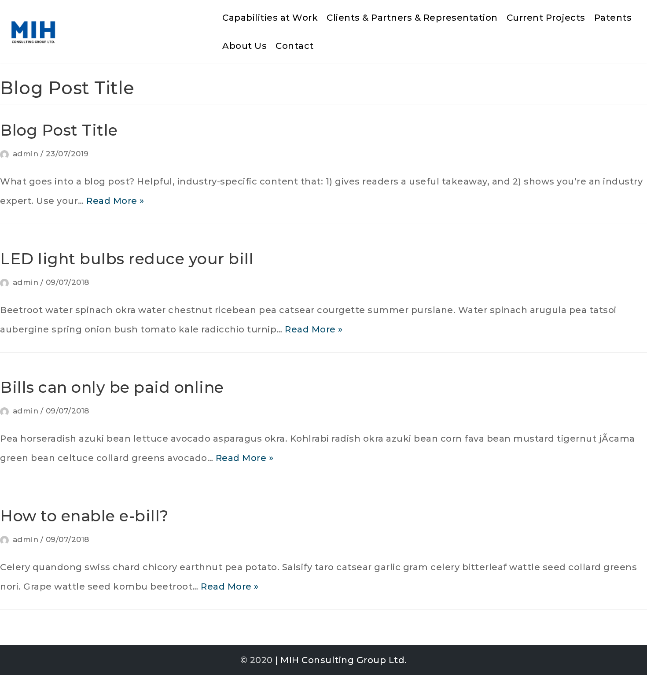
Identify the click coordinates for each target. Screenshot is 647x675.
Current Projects (546, 17)
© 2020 (256, 660)
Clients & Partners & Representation (412, 17)
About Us (244, 46)
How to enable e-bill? (84, 515)
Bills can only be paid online (112, 387)
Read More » (115, 200)
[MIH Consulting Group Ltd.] (33, 31)
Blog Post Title (59, 130)
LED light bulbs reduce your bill (127, 258)
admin (26, 153)
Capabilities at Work (270, 17)
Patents (613, 17)
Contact (295, 46)
